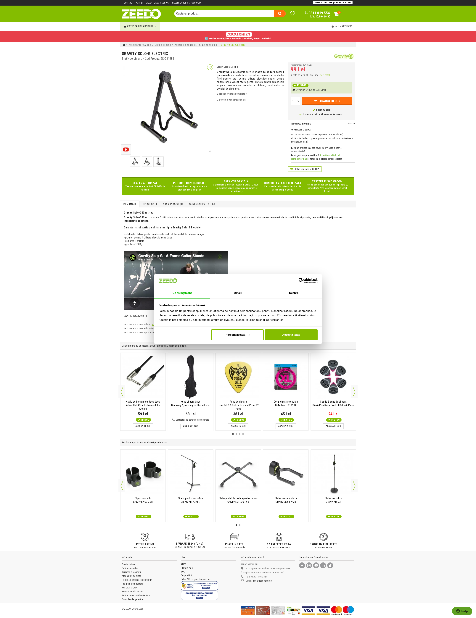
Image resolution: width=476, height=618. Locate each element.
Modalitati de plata (131, 576)
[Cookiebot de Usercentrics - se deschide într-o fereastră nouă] (301, 280)
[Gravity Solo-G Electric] (135, 162)
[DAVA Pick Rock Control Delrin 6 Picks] (333, 377)
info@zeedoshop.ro (263, 580)
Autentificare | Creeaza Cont (333, 2)
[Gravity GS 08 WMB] (286, 473)
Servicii (166, 2)
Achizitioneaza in (306, 169)
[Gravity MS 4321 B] (190, 473)
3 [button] (239, 434)
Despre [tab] (294, 292)
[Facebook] (302, 565)
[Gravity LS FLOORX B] (238, 473)
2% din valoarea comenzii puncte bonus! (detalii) (319, 134)
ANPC (184, 564)
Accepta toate (291, 334)
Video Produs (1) (173, 203)
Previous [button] (121, 391)
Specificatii (150, 203)
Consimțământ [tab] (182, 292)
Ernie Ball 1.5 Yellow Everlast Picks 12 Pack (238, 405)
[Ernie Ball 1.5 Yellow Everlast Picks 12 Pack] (238, 377)
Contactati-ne (128, 564)
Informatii (129, 203)
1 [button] (233, 434)
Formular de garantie (132, 599)
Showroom (195, 2)
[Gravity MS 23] (333, 473)
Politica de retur (130, 568)
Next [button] (354, 391)
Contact (129, 2)
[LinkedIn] (323, 565)
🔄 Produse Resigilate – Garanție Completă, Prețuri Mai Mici (238, 36)
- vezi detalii (325, 75)
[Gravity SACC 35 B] (143, 473)
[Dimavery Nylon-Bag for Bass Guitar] (190, 377)
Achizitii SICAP (144, 2)
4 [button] (243, 434)
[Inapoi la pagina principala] (124, 45)
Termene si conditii (131, 572)
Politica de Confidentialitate (136, 595)
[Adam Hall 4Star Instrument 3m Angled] (143, 377)
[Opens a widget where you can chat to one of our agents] (462, 611)
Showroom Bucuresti (332, 114)
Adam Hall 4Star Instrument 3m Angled (143, 405)
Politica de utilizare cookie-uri (137, 579)
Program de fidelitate (132, 583)
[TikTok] (330, 565)
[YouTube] (316, 565)
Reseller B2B (179, 2)
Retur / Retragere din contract (196, 579)
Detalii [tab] (238, 292)
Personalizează (235, 334)
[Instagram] (309, 565)
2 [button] (236, 434)
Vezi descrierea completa (232, 93)
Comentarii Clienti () (202, 203)
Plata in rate (187, 568)
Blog (157, 2)
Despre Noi (186, 575)
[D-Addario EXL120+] (286, 377)
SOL (183, 571)
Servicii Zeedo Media (132, 591)
